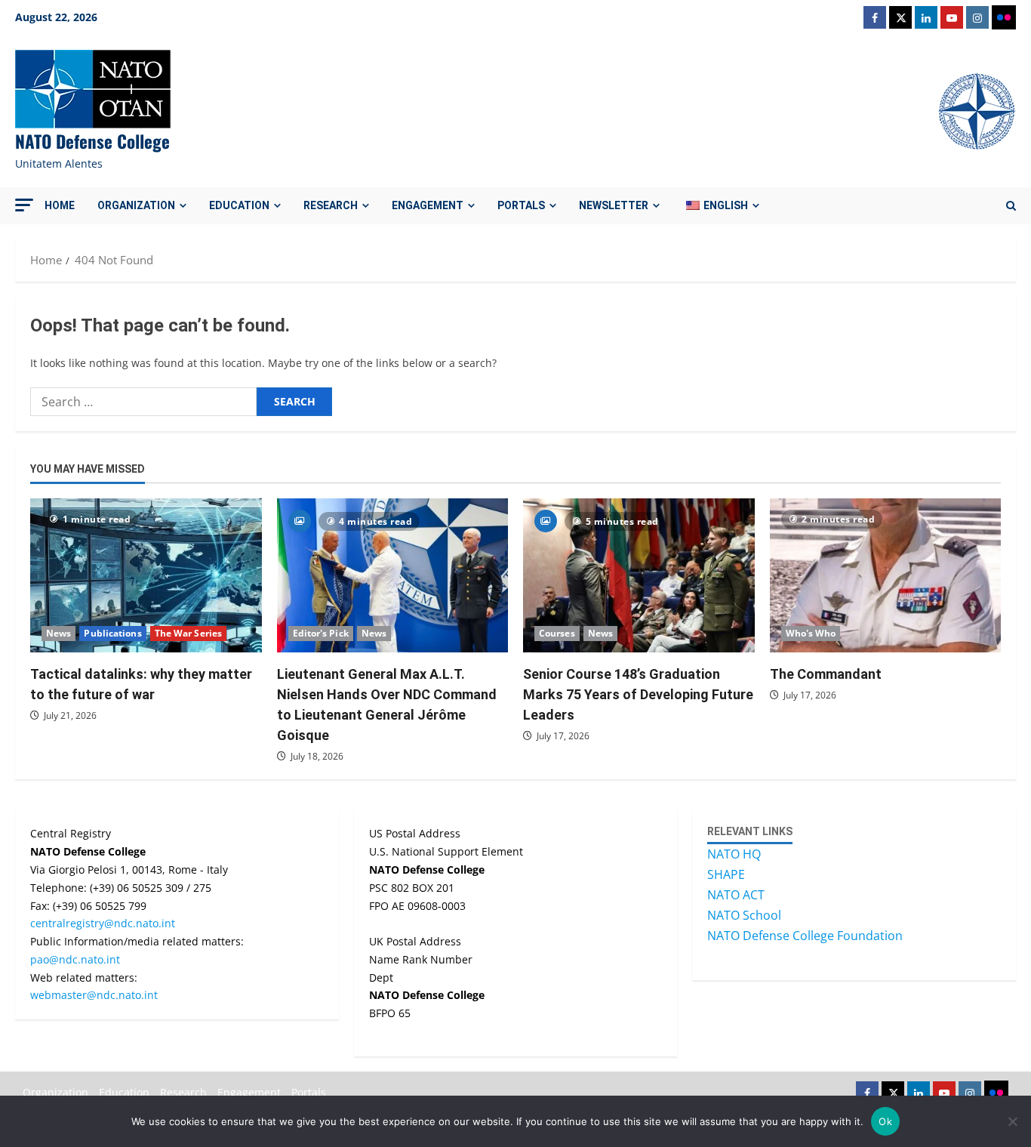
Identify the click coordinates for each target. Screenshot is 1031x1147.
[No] (1012, 1121)
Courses (557, 633)
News (58, 633)
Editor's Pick (321, 633)
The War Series (188, 633)
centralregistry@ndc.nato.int (102, 923)
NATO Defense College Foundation (805, 935)
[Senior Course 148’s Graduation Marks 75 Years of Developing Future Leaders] (639, 575)
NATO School (744, 915)
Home (60, 205)
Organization (136, 205)
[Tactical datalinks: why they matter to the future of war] (146, 575)
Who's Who (811, 633)
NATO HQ (734, 854)
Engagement (427, 205)
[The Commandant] (886, 575)
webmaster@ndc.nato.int (94, 995)
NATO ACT (736, 894)
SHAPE (726, 874)
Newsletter (613, 205)
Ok (885, 1121)
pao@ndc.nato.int (75, 959)
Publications (112, 633)
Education (239, 205)
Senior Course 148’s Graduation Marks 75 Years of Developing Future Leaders (638, 694)
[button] (24, 205)
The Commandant (826, 674)
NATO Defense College (92, 141)
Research (330, 205)
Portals (521, 205)
